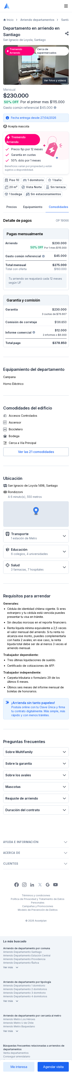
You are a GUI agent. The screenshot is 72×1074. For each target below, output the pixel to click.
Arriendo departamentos (37, 19)
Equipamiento (32, 207)
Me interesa (18, 1067)
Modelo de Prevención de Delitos (38, 909)
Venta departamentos (16, 1052)
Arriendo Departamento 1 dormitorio (24, 985)
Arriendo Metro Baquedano (19, 1026)
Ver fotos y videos (55, 80)
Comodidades (58, 207)
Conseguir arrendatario (16, 1056)
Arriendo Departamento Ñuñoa (21, 962)
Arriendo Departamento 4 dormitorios (25, 996)
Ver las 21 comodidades (36, 452)
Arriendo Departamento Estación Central (26, 955)
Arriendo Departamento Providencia (24, 959)
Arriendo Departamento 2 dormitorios (25, 989)
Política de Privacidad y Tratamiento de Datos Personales (37, 901)
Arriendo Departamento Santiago (22, 951)
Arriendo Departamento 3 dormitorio (24, 992)
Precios (11, 207)
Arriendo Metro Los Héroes (19, 1019)
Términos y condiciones (36, 895)
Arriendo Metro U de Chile (18, 1022)
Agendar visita (53, 1067)
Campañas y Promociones (37, 906)
